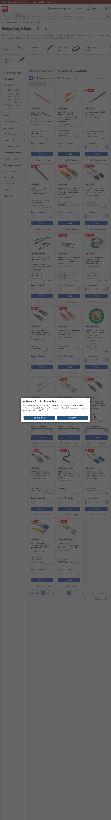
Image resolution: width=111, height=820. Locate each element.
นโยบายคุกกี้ (39, 410)
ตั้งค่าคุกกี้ (72, 418)
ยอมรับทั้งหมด (39, 418)
